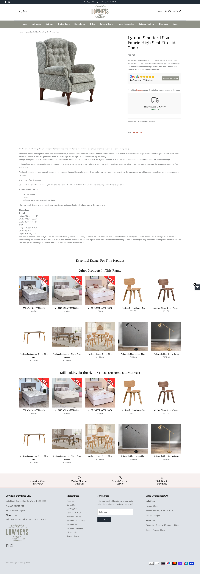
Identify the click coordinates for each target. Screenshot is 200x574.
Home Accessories (126, 24)
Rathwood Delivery (74, 516)
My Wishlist (176, 11)
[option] (67, 72)
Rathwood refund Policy (76, 520)
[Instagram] (9, 2)
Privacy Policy (72, 532)
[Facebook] (5, 2)
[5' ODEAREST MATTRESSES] (100, 290)
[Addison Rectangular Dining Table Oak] (34, 336)
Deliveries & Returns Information (141, 121)
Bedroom (49, 24)
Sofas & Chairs (106, 24)
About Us (70, 501)
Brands (175, 24)
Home (24, 24)
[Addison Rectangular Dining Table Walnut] (67, 336)
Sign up (104, 519)
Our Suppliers (72, 508)
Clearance (163, 24)
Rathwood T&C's (73, 524)
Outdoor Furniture (146, 24)
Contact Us (71, 505)
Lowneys (139, 90)
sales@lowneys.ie (18, 510)
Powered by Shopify (24, 563)
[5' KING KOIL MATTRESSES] (67, 290)
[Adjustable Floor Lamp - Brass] (166, 336)
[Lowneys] (100, 11)
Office (92, 24)
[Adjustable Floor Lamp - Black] (133, 336)
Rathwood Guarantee (75, 528)
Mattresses (36, 24)
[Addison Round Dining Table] (100, 336)
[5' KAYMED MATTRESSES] (34, 290)
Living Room (79, 24)
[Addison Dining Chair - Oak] (133, 290)
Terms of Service (73, 536)
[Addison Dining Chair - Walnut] (166, 290)
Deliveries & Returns (74, 512)
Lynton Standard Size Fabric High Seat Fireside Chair (42, 32)
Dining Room (64, 24)
